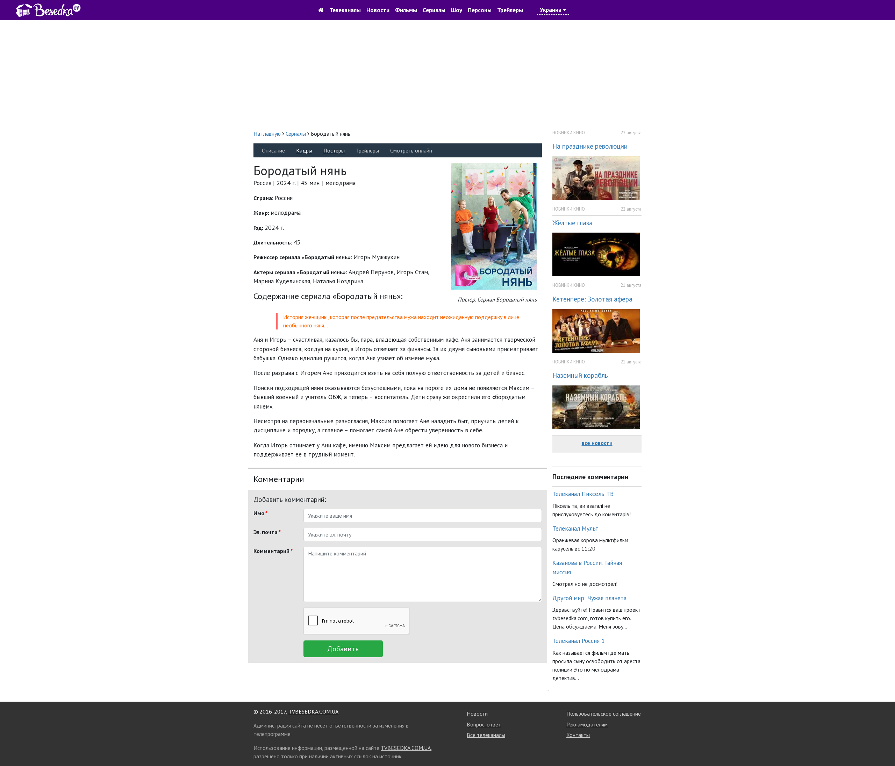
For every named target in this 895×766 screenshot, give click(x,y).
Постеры (334, 150)
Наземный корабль (580, 375)
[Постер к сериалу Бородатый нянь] (494, 226)
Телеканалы (345, 10)
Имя (260, 513)
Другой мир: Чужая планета (589, 598)
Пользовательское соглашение (603, 713)
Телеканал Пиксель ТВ (583, 494)
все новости (597, 442)
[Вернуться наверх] (883, 745)
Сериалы (434, 10)
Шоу (456, 10)
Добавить (343, 648)
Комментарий (273, 550)
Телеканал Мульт (575, 528)
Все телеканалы (486, 734)
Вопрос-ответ (484, 724)
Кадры (304, 150)
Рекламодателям (587, 724)
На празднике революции (590, 146)
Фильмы (406, 10)
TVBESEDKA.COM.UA (313, 711)
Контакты (578, 734)
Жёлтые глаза (572, 222)
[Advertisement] (447, 75)
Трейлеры (510, 10)
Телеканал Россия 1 (578, 641)
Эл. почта (267, 532)
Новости (377, 10)
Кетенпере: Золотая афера (592, 299)
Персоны (480, 10)
